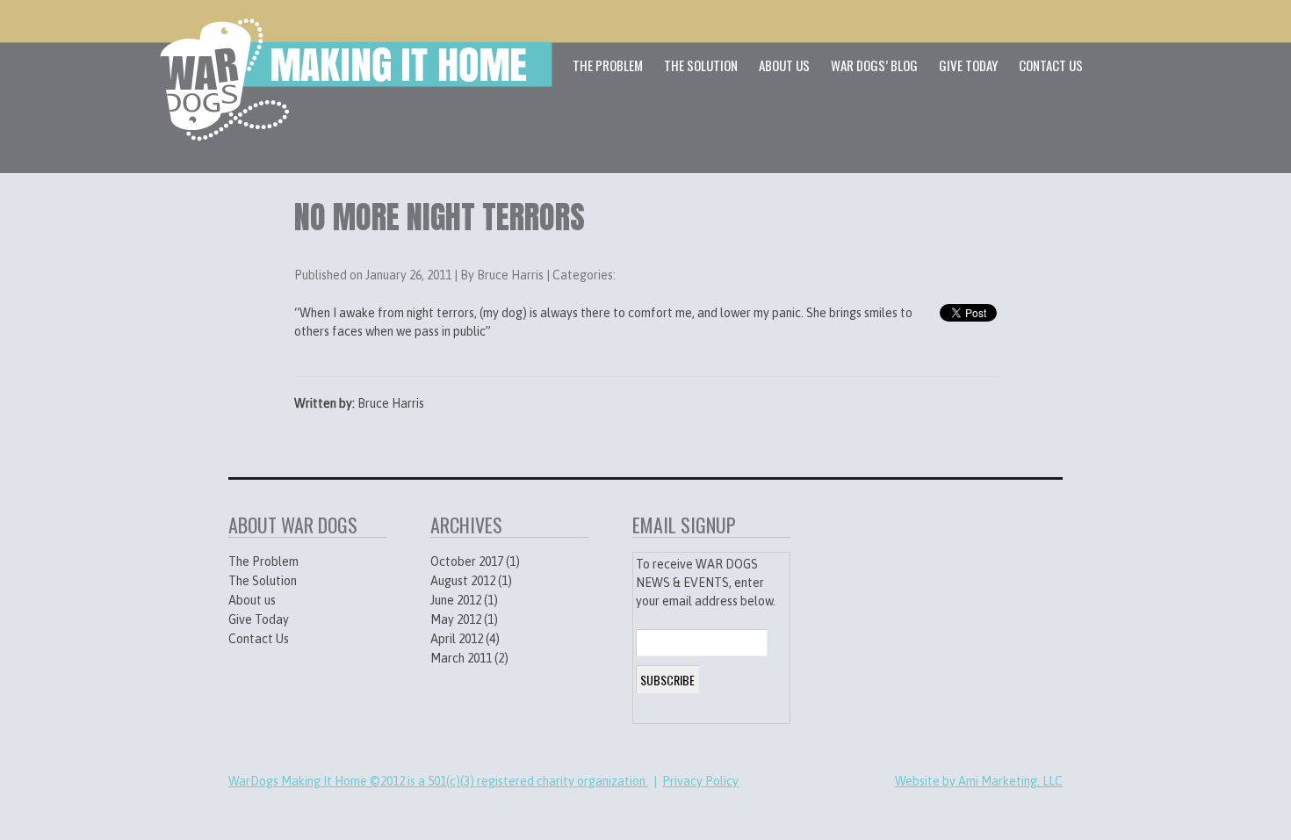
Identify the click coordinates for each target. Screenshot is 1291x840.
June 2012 (455, 600)
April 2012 (456, 639)
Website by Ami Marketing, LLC (979, 781)
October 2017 (466, 561)
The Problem (608, 65)
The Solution (701, 65)
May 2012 (455, 619)
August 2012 (462, 581)
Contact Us (1051, 65)
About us (252, 600)
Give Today (968, 65)
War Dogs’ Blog (874, 65)
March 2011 (461, 658)
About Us (784, 65)
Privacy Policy (700, 781)
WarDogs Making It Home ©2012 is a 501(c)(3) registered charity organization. (438, 781)
